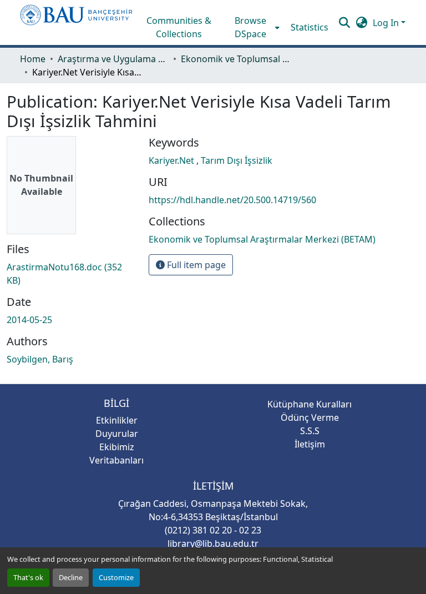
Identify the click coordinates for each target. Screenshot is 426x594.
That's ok (28, 577)
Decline (71, 577)
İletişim (310, 444)
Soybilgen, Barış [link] (40, 359)
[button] (76, 22)
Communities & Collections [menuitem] (178, 27)
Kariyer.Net (172, 160)
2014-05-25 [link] (29, 320)
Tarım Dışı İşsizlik (236, 160)
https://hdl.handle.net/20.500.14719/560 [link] (232, 200)
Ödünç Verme (310, 417)
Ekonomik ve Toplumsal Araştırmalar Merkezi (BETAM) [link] (236, 59)
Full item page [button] (195, 265)
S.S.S (310, 431)
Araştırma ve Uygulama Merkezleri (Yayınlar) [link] (113, 59)
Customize (116, 577)
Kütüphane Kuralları (309, 404)
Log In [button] (387, 23)
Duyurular (116, 433)
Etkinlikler (117, 420)
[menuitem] (254, 27)
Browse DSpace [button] (250, 27)
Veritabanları (116, 460)
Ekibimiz (116, 447)
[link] (71, 273)
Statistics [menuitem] (309, 27)
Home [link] (32, 59)
